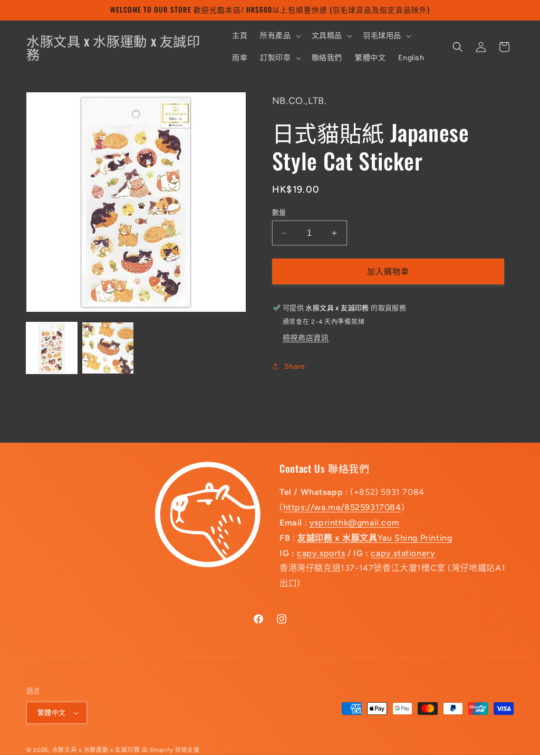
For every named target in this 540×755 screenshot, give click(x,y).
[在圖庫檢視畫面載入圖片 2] (107, 347)
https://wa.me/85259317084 (342, 507)
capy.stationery (403, 553)
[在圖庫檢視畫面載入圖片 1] (51, 347)
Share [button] (294, 366)
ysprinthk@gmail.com (354, 523)
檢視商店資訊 (306, 337)
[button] (279, 36)
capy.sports (321, 553)
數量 (279, 212)
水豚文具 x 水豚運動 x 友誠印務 (97, 750)
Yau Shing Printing (374, 538)
